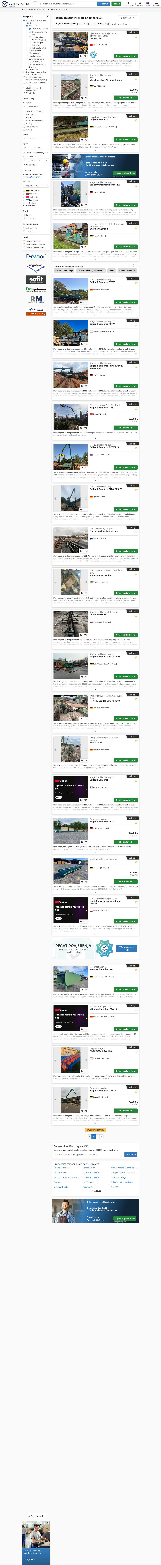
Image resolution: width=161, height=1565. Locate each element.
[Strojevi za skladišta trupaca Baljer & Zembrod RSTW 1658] (71, 666)
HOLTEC (30, 117)
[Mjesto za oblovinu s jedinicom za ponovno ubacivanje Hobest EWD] (71, 45)
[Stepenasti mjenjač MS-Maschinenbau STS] (71, 979)
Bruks (29, 114)
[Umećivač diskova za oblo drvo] (71, 871)
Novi (28, 215)
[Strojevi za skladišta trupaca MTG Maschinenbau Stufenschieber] (71, 87)
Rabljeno (30, 218)
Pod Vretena (88, 1182)
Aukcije (30, 231)
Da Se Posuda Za (61, 1167)
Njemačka (34, 191)
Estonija (33, 200)
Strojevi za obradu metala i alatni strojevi (36, 73)
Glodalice (35, 56)
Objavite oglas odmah (125, 173)
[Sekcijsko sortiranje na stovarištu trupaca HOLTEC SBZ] (71, 749)
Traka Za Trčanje (118, 1177)
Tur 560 (114, 1187)
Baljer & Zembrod (34, 111)
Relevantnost (128, 17)
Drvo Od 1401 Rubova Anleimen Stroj (70, 1177)
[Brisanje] (77, 24)
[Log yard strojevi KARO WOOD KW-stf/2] (71, 1060)
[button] (156, 4)
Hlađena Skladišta (127, 270)
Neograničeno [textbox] (31, 185)
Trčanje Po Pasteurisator (122, 1182)
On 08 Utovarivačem (92, 1177)
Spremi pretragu (96, 1130)
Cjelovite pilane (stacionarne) (39, 38)
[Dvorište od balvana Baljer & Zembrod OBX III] (71, 1100)
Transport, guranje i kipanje (39, 43)
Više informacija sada (126, 948)
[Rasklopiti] (95, 68)
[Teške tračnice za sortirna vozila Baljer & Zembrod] (71, 129)
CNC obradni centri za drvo (37, 65)
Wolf (29, 130)
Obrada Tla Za (89, 1167)
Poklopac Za (88, 1187)
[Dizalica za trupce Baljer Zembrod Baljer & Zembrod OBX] (71, 417)
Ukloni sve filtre (120, 24)
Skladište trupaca (40, 29)
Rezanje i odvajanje (39, 33)
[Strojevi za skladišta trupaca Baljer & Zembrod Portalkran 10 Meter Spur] (71, 375)
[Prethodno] (55, 45)
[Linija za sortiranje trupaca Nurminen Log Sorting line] (71, 540)
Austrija (33, 197)
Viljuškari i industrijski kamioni (34, 89)
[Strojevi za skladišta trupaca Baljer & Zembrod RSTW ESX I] (71, 457)
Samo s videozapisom (35, 244)
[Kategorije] (35, 4)
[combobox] (36, 186)
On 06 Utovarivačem (92, 1172)
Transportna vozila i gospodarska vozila (36, 78)
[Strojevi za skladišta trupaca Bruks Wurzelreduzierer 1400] (71, 194)
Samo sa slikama (34, 241)
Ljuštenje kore (39, 48)
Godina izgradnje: (30, 156)
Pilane (33, 26)
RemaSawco (32, 127)
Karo (29, 123)
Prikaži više (96, 1191)
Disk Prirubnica (60, 1172)
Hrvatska (31, 177)
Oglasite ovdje (37, 1516)
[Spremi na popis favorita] (136, 36)
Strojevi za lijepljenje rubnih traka (37, 60)
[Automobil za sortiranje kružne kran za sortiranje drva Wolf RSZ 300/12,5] (71, 236)
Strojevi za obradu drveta (36, 21)
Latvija (33, 194)
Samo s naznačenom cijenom (36, 152)
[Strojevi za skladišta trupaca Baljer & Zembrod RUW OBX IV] (71, 498)
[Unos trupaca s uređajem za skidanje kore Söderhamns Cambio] (71, 582)
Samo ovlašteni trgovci (36, 247)
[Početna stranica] (22, 9)
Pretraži (104, 3)
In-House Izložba (61, 1187)
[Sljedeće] (86, 45)
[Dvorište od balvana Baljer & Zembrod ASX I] (71, 831)
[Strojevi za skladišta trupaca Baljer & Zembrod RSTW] (71, 291)
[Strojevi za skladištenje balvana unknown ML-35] (71, 624)
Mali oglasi (31, 228)
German (57, 1182)
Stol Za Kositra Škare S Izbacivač (125, 1167)
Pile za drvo (36, 53)
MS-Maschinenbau (34, 120)
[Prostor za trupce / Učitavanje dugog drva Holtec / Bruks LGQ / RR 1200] (71, 708)
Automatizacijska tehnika (36, 84)
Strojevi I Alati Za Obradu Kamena (126, 1172)
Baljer (111, 270)
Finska (32, 203)
